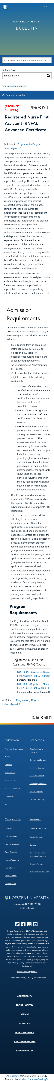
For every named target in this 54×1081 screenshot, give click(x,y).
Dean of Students (12, 844)
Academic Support (37, 776)
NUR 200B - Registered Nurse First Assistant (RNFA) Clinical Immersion (33, 688)
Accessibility (24, 996)
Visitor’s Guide (10, 883)
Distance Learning (37, 799)
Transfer (8, 757)
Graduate (8, 764)
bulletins (14, 1076)
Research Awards (36, 864)
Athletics (24, 1023)
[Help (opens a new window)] (47, 107)
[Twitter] (17, 925)
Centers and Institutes (38, 828)
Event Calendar (11, 852)
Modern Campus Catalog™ (33, 1079)
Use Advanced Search (14, 86)
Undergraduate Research (39, 872)
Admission (12, 740)
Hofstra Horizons (36, 837)
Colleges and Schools (38, 760)
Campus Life (13, 819)
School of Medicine (12, 788)
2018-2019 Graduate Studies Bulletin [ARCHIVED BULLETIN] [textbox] (27, 60)
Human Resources (12, 860)
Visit (6, 804)
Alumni (25, 1014)
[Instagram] (29, 925)
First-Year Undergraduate (14, 749)
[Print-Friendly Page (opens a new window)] (43, 107)
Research (35, 819)
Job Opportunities (25, 1041)
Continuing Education (38, 783)
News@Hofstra (24, 1050)
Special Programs (36, 791)
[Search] (48, 75)
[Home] (5, 7)
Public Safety (10, 868)
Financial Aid (10, 796)
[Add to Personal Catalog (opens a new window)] (35, 107)
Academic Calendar (37, 768)
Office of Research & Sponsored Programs (38, 854)
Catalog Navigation (16, 95)
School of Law (10, 780)
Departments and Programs (36, 750)
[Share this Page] (39, 107)
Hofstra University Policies (27, 971)
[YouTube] (35, 925)
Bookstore (9, 828)
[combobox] (27, 60)
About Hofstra (24, 1005)
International (10, 772)
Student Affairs (10, 876)
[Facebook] (23, 925)
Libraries (33, 845)
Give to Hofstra (24, 1032)
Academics (37, 740)
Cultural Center (11, 836)
